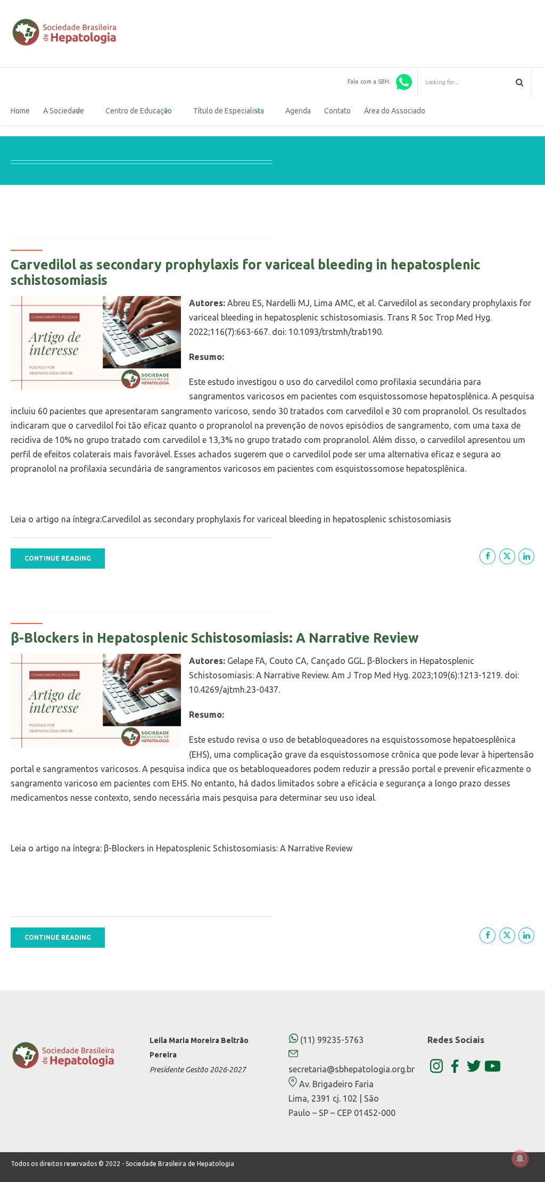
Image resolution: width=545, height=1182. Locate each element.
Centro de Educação (138, 110)
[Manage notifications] (520, 1158)
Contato (337, 110)
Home (20, 110)
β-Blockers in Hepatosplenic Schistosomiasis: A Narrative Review (215, 637)
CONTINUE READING (57, 558)
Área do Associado (394, 110)
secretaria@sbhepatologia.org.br (351, 1069)
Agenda (298, 110)
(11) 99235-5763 (331, 1040)
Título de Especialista (228, 110)
